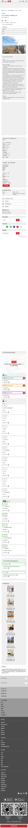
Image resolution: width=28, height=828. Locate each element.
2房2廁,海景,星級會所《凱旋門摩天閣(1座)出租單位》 (10, 647)
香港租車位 (3, 780)
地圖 (3, 31)
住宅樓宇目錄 (3, 690)
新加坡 (2, 710)
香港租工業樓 (3, 776)
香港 (2, 702)
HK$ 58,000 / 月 (10, 632)
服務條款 (16, 821)
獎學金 (2, 730)
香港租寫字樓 (3, 774)
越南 (2, 704)
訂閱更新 (6, 185)
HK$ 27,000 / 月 (10, 594)
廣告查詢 (3, 726)
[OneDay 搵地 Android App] (19, 799)
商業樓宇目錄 (3, 693)
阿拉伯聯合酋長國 (4, 766)
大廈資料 (3, 29)
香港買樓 (3, 782)
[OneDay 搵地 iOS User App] (8, 799)
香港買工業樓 (3, 786)
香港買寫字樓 (3, 784)
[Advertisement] (14, 118)
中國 (2, 752)
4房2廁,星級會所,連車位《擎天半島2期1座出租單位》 (10, 622)
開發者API (3, 742)
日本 (2, 754)
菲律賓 (2, 706)
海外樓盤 (3, 744)
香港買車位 (3, 790)
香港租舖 (3, 778)
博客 (2, 740)
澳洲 (2, 760)
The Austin (10, 592)
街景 (3, 33)
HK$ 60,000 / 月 (10, 657)
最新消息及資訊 (4, 724)
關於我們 (3, 722)
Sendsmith (24, 236)
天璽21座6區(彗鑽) (10, 605)
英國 (2, 762)
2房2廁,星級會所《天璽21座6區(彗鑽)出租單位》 (10, 609)
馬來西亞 (3, 712)
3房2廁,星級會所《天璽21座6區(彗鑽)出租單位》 (10, 660)
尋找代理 (3, 732)
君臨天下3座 (10, 630)
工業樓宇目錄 (3, 696)
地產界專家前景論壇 (5, 746)
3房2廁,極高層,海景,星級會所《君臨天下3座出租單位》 (10, 635)
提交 (18, 220)
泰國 (2, 708)
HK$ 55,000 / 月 (10, 619)
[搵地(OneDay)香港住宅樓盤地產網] (6, 1)
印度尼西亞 (3, 714)
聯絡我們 (3, 728)
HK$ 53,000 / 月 (10, 645)
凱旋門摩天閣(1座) (10, 643)
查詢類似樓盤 (14, 826)
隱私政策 (19, 821)
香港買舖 (3, 788)
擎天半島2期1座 (10, 618)
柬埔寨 (2, 756)
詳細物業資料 (4, 27)
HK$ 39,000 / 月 (10, 606)
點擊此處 (14, 361)
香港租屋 (3, 772)
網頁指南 (3, 734)
